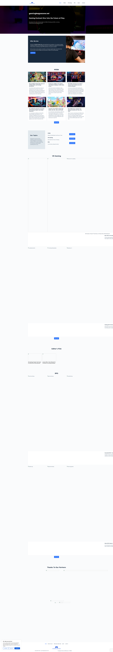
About (79, 2)
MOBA (64, 2)
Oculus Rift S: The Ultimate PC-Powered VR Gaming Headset (49, 363)
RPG (74, 2)
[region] (11, 645)
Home (60, 2)
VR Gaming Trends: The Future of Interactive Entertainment (34, 363)
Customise (5, 648)
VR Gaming (70, 2)
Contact (83, 2)
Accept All (17, 648)
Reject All (11, 648)
